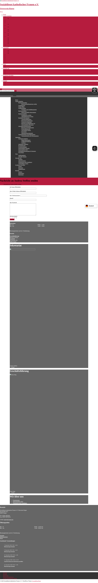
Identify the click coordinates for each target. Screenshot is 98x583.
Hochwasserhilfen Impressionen (17, 27)
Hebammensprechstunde (15, 43)
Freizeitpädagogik (10, 57)
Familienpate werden (14, 29)
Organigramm (16, 500)
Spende (8, 76)
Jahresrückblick (10, 71)
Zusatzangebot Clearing (12, 58)
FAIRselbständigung (14, 51)
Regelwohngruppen (14, 50)
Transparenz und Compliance (13, 72)
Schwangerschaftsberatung (12, 36)
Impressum (8, 85)
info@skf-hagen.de (8, 519)
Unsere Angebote (7, 15)
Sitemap (5, 573)
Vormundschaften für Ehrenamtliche (18, 46)
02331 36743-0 (6, 515)
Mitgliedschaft (9, 79)
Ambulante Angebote (11, 54)
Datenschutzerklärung (8, 577)
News (4, 64)
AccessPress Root (36, 581)
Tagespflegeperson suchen (15, 31)
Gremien (8, 69)
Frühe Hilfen (9, 21)
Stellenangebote (10, 65)
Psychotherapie (9, 56)
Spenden (2, 535)
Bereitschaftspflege (10, 17)
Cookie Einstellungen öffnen (10, 578)
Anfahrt (8, 82)
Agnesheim (6, 47)
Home (4, 14)
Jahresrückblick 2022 (18, 501)
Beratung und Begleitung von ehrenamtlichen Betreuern (22, 35)
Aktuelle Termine (10, 67)
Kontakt (5, 81)
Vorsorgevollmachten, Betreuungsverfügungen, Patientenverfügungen (26, 33)
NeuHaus (11, 53)
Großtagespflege (10, 22)
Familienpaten (9, 20)
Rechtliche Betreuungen (12, 32)
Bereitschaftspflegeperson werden (17, 18)
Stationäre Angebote (11, 49)
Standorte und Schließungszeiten (17, 24)
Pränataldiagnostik (13, 39)
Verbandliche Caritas (11, 74)
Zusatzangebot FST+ (11, 60)
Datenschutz (9, 83)
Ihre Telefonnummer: (15, 195)
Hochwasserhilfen (10, 25)
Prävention (11, 42)
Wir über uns (6, 68)
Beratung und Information (15, 38)
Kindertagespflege (10, 28)
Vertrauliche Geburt (14, 40)
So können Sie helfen (8, 75)
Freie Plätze (9, 63)
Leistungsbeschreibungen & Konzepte (15, 61)
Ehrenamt (8, 78)
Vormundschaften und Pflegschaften (15, 45)
